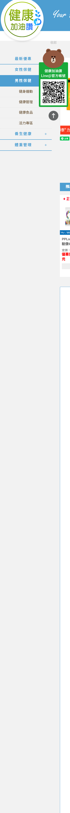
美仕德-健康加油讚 (22, 21)
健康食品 (26, 112)
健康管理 (26, 102)
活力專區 (26, 123)
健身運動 (26, 92)
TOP (53, 115)
